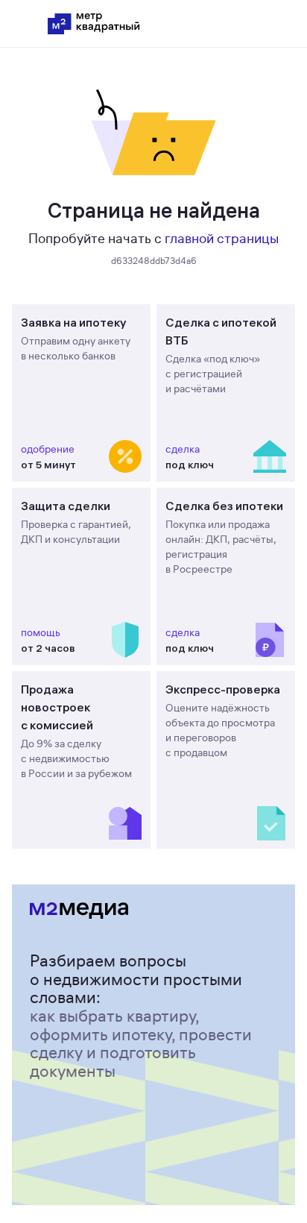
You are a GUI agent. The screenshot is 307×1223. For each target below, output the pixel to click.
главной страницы (222, 238)
